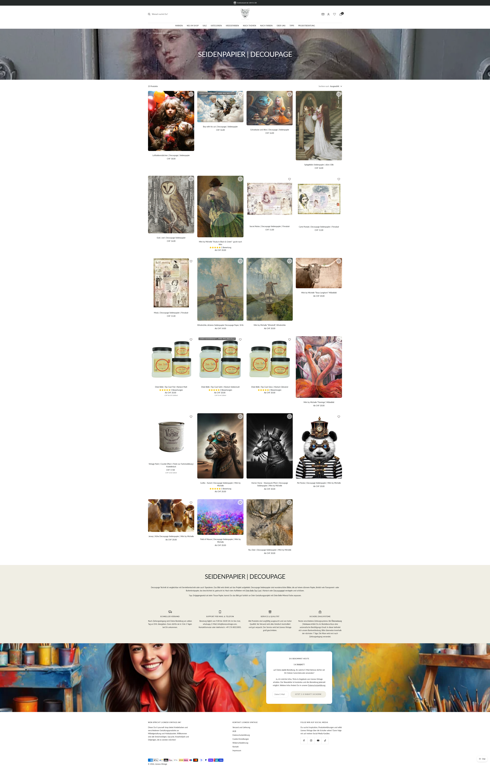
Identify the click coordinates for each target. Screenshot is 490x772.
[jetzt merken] (191, 94)
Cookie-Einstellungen (240, 739)
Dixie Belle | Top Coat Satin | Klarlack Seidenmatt (220, 387)
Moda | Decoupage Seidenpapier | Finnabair (171, 313)
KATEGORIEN (216, 26)
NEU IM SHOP (193, 26)
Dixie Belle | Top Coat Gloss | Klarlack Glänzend (269, 387)
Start (149, 33)
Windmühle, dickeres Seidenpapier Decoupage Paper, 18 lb (220, 325)
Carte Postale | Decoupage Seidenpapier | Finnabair (319, 227)
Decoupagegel (279, 591)
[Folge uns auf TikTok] (325, 740)
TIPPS (292, 26)
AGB (234, 731)
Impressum (236, 750)
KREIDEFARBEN (232, 26)
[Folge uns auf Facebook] (304, 740)
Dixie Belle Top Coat (253, 591)
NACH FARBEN (266, 26)
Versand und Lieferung (241, 727)
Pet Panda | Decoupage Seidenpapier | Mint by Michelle (319, 483)
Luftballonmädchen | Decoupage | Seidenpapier (171, 155)
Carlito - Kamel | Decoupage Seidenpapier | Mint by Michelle (220, 484)
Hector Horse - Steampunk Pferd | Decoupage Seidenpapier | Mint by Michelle (269, 484)
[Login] (328, 14)
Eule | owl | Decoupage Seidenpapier (171, 238)
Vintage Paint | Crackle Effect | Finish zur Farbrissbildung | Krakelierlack (171, 465)
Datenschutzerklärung (316, 685)
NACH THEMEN (249, 26)
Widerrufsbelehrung (240, 743)
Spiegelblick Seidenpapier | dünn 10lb (319, 165)
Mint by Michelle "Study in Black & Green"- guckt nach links (220, 243)
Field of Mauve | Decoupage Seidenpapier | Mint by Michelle (220, 540)
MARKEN (179, 26)
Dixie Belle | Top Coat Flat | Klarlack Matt (171, 387)
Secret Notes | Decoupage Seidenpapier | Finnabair (270, 226)
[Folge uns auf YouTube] (318, 740)
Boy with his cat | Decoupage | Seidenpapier (220, 127)
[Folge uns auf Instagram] (311, 740)
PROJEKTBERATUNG (306, 26)
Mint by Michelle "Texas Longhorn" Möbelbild (319, 293)
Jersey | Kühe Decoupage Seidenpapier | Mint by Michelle (171, 536)
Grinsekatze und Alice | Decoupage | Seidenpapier (269, 130)
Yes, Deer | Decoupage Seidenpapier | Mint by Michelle (269, 550)
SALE (205, 26)
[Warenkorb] (340, 14)
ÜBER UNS (281, 26)
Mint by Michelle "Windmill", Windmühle (270, 325)
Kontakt (235, 747)
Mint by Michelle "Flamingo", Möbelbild (319, 402)
